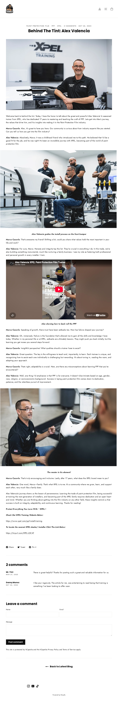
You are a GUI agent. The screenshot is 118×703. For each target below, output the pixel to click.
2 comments (70, 26)
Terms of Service (69, 649)
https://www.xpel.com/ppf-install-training (24, 521)
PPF (53, 26)
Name (8, 609)
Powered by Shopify (59, 695)
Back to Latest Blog (61, 666)
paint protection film (38, 26)
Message (9, 622)
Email (62, 609)
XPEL (59, 26)
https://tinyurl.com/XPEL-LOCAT (20, 533)
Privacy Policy (53, 649)
